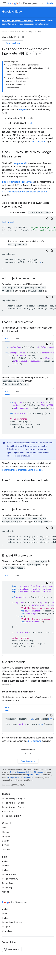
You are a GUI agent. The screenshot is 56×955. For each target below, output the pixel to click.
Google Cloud (7, 883)
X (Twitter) (6, 845)
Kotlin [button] (7, 338)
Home (4, 32)
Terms (5, 942)
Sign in (50, 3)
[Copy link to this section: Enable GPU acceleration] (36, 322)
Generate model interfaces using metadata (22, 470)
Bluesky (5, 832)
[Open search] (42, 3)
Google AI (6, 927)
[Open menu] (4, 3)
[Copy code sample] (51, 218)
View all (5, 892)
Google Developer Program (13, 798)
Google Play (7, 887)
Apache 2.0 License (34, 775)
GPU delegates (38, 141)
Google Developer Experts (13, 807)
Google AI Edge (12, 11)
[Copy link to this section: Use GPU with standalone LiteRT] (5, 485)
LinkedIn (5, 841)
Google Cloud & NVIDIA (11, 816)
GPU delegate (34, 741)
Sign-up (10, 24)
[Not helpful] (23, 37)
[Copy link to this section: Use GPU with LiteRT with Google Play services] (24, 156)
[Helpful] (19, 37)
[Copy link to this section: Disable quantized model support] (38, 691)
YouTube (6, 849)
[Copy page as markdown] (35, 53)
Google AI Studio (9, 874)
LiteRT (39, 32)
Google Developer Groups (13, 803)
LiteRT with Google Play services (18, 182)
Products (14, 32)
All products (7, 931)
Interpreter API (20, 163)
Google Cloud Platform (12, 922)
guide (30, 123)
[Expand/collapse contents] (17, 61)
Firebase (6, 870)
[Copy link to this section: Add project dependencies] (38, 278)
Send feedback (13, 43)
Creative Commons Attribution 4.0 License (26, 772)
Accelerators (7, 811)
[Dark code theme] (47, 218)
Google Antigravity (10, 879)
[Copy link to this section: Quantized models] (28, 662)
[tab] (7, 338)
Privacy (13, 942)
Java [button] (17, 338)
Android (5, 861)
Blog (4, 828)
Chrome (5, 866)
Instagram (6, 836)
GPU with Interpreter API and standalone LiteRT (24, 191)
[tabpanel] (28, 358)
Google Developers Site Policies (20, 777)
